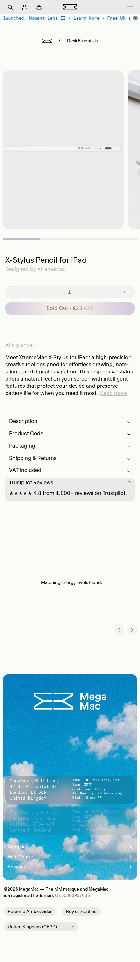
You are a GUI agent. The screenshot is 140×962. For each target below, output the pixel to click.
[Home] (47, 41)
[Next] (132, 630)
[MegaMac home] (70, 7)
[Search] (10, 7)
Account (70, 867)
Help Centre (70, 857)
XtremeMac (51, 269)
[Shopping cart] (39, 7)
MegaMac (29, 889)
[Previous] (119, 630)
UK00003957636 (72, 895)
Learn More (86, 17)
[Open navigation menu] (129, 7)
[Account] (25, 7)
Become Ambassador (30, 911)
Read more (113, 393)
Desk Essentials (82, 41)
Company (70, 846)
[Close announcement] (135, 18)
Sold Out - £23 (70, 308)
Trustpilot (114, 493)
